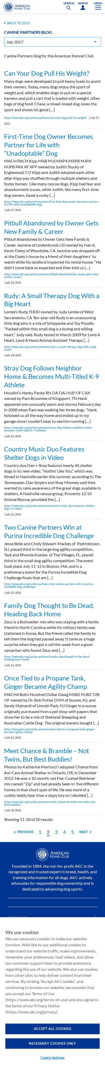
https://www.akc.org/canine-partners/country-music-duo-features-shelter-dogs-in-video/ (49, 507)
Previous (25, 832)
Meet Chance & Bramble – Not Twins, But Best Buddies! (46, 755)
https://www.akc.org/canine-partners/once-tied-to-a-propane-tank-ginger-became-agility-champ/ (49, 730)
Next (83, 832)
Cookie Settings (52, 1058)
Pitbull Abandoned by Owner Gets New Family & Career (51, 227)
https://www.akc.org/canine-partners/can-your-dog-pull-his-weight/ (45, 117)
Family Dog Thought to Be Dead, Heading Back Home (49, 610)
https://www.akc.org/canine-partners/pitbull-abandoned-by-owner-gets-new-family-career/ (51, 275)
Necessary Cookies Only (52, 1043)
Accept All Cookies (52, 1029)
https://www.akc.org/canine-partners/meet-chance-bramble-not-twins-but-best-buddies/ (50, 803)
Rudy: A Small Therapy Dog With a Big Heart (51, 300)
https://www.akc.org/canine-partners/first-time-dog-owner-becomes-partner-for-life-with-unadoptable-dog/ (51, 203)
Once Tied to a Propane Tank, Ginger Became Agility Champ (45, 682)
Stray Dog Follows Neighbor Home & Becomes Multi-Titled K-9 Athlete (51, 376)
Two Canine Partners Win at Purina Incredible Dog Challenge (49, 531)
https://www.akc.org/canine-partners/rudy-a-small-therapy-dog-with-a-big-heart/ (50, 348)
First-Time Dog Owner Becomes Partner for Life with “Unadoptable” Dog (48, 145)
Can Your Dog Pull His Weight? (46, 73)
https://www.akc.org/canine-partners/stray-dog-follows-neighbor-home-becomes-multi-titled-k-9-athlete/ (48, 429)
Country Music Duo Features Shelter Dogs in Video (44, 453)
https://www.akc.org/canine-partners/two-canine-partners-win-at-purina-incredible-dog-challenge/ (49, 585)
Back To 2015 (18, 23)
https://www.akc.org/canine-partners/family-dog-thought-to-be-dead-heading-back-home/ (47, 658)
